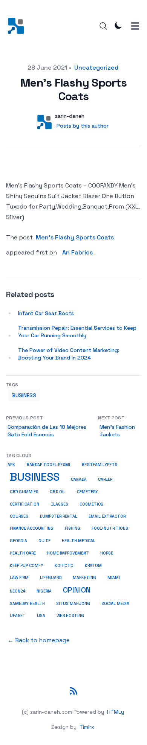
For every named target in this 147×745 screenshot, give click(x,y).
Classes (59, 504)
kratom (93, 565)
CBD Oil (58, 491)
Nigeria (44, 591)
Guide (44, 540)
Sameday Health (27, 603)
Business (24, 395)
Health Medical (78, 540)
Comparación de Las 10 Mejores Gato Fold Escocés (47, 431)
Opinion (77, 590)
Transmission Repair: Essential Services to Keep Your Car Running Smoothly (77, 332)
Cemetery (87, 491)
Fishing (72, 528)
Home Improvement (68, 553)
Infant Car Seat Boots (46, 313)
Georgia (18, 540)
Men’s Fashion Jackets (117, 431)
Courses (19, 516)
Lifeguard (50, 577)
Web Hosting (70, 615)
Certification (24, 504)
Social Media (115, 603)
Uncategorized (96, 68)
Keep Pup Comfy (26, 565)
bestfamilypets (99, 464)
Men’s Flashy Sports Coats (75, 237)
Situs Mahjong (73, 603)
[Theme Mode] (118, 25)
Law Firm (19, 577)
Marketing (84, 577)
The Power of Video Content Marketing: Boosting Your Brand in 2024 (68, 354)
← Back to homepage (39, 640)
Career (105, 479)
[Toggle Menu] (135, 26)
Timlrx (87, 727)
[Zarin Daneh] (18, 26)
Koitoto (64, 565)
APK (11, 464)
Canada (79, 479)
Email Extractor (107, 516)
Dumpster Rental (58, 516)
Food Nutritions (110, 528)
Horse (106, 553)
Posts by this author (83, 125)
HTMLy (115, 711)
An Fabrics (77, 252)
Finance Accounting (32, 528)
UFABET (18, 615)
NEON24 (17, 591)
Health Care (23, 553)
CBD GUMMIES (24, 491)
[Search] (103, 25)
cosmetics (91, 504)
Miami (113, 577)
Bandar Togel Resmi (48, 464)
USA (41, 615)
